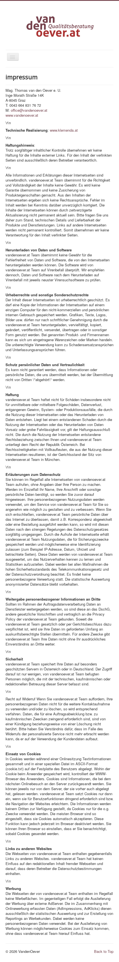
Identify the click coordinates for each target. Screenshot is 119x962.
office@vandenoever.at (29, 110)
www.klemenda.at (64, 130)
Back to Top (103, 951)
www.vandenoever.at (22, 115)
